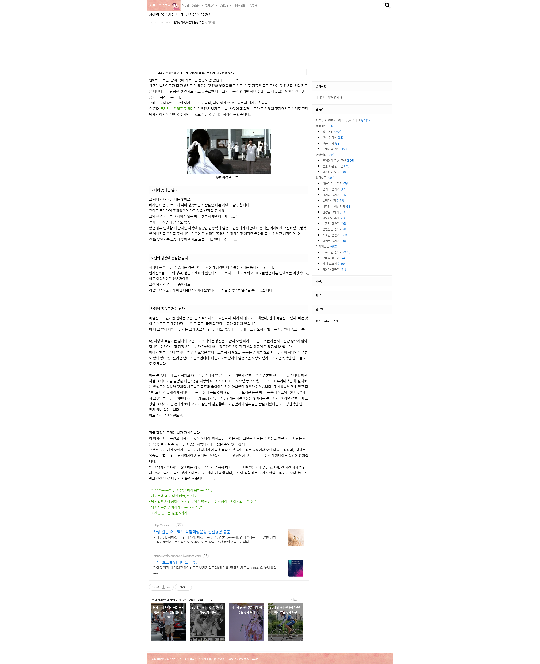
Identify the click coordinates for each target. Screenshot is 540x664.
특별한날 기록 (335, 149)
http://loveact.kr (164, 525)
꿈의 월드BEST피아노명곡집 (176, 562)
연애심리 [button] (210, 5)
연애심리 (325, 154)
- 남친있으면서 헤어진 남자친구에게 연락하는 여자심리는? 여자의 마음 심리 (203, 502)
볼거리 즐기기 (335, 189)
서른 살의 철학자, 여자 (164, 5)
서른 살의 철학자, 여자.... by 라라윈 (343, 120)
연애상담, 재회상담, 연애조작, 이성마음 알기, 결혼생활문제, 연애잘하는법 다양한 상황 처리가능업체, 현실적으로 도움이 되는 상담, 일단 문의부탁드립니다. (214, 539)
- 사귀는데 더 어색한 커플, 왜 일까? (174, 496)
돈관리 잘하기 (334, 223)
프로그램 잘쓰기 (336, 252)
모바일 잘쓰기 (335, 258)
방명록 (253, 5)
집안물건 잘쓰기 (335, 229)
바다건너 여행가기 (336, 206)
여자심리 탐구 (334, 171)
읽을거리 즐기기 (335, 183)
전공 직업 (331, 143)
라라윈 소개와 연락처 (329, 97)
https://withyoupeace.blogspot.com (177, 555)
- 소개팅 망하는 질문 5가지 (168, 513)
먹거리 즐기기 (335, 194)
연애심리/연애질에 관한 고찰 (189, 22)
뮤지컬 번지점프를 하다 (176, 109)
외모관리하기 (333, 218)
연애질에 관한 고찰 (338, 160)
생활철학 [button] (196, 5)
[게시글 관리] (168, 587)
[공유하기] (163, 587)
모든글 (185, 5)
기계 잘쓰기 (333, 263)
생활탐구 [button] (224, 5)
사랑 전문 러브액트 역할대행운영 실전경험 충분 (191, 531)
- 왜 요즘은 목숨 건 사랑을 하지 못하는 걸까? (181, 490)
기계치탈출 (326, 246)
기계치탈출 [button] (240, 5)
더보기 (295, 599)
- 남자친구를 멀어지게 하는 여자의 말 (175, 507)
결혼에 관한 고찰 (336, 166)
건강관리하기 (333, 212)
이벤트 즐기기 (334, 241)
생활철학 (325, 126)
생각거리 (331, 131)
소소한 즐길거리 (334, 235)
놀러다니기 (333, 200)
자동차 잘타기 (334, 269)
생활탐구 (325, 177)
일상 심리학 (332, 137)
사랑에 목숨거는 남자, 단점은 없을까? (179, 14)
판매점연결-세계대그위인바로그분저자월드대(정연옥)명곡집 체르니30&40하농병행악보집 (215, 570)
